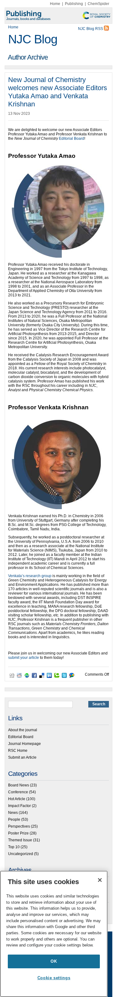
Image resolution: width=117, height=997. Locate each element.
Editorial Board (71, 138)
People (14, 819)
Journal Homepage (24, 744)
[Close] (100, 880)
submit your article (23, 657)
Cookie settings (54, 977)
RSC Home (17, 750)
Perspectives (19, 826)
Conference (18, 792)
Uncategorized (20, 854)
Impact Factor (19, 806)
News (13, 812)
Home (55, 4)
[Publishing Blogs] (58, 15)
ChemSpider (98, 4)
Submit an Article (22, 757)
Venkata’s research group (29, 576)
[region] (54, 934)
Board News (18, 785)
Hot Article (16, 799)
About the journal (22, 730)
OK (54, 961)
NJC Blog (32, 39)
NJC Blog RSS (91, 29)
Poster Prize (18, 833)
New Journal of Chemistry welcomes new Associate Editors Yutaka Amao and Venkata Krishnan (57, 92)
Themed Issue (20, 840)
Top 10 (14, 847)
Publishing (74, 4)
